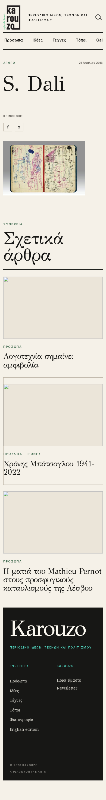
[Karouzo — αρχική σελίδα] (11, 17)
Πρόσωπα (13, 40)
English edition (24, 729)
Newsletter (67, 688)
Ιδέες (38, 40)
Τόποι (81, 40)
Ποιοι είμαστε (69, 680)
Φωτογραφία (21, 719)
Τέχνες (59, 40)
